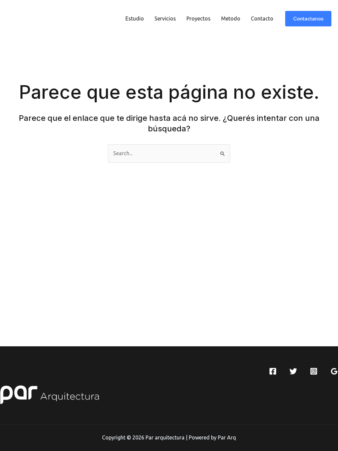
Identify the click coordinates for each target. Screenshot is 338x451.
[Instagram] (314, 371)
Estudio (134, 18)
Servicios (165, 18)
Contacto (262, 18)
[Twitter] (293, 371)
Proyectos (198, 18)
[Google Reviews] (334, 371)
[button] (308, 18)
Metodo (230, 18)
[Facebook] (273, 371)
